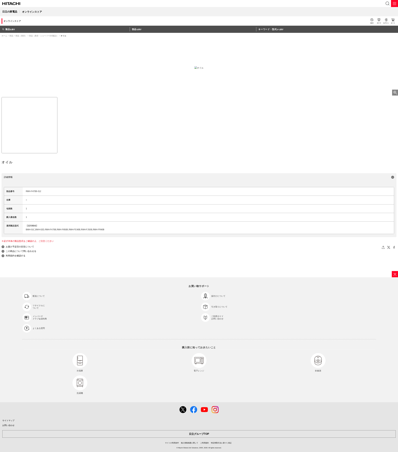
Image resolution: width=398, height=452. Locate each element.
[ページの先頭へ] (395, 274)
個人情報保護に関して (189, 443)
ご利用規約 (204, 443)
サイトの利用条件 (172, 443)
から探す (271, 29)
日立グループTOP (199, 434)
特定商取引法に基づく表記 (221, 443)
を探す (10, 29)
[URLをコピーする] (383, 247)
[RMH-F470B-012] (29, 125)
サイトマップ (8, 420)
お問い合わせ (8, 425)
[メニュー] (394, 3)
